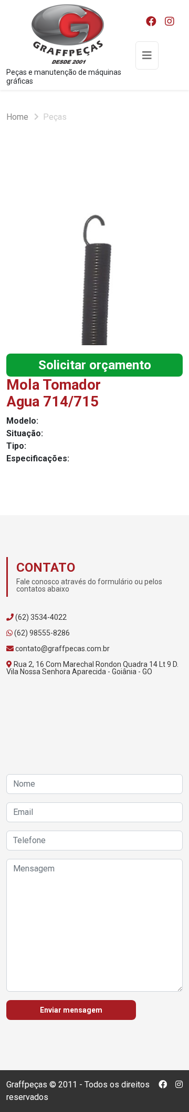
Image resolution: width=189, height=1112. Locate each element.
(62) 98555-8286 (42, 633)
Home (17, 117)
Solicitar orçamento (94, 365)
